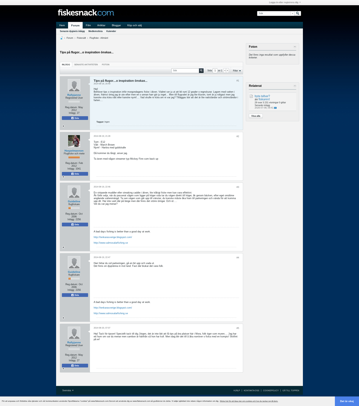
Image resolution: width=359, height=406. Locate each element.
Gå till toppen (291, 390)
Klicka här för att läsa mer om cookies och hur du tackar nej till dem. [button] (249, 401)
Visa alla (255, 116)
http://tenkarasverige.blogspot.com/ (113, 237)
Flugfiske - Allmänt (99, 38)
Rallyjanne (74, 94)
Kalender (111, 31)
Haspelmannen (74, 150)
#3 (238, 187)
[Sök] (297, 13)
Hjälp (237, 390)
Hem (62, 25)
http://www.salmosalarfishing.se (111, 242)
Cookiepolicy (271, 390)
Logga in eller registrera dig (283, 2)
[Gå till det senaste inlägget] (275, 108)
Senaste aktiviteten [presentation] (86, 64)
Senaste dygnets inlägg (72, 31)
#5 (238, 328)
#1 (238, 80)
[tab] (66, 64)
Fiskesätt (81, 38)
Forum (75, 25)
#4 (238, 257)
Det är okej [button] (347, 401)
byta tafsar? (262, 96)
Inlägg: (72, 113)
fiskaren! (264, 99)
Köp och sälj (134, 25)
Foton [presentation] (105, 64)
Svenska (67, 390)
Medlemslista (95, 31)
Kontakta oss (251, 390)
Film (88, 25)
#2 (238, 136)
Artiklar (101, 25)
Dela (76, 118)
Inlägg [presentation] (66, 64)
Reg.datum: (71, 107)
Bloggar (116, 25)
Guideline (74, 201)
